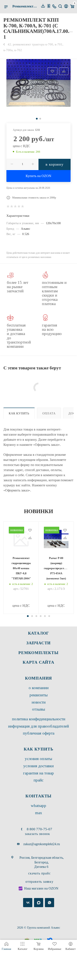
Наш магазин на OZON (41, 888)
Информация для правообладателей (38, 726)
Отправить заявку (39, 881)
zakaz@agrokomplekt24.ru (41, 844)
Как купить (19, 413)
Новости (39, 702)
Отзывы (38, 709)
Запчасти (38, 643)
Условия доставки (38, 766)
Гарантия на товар (38, 773)
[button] (28, 616)
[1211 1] (38, 83)
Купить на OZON (38, 176)
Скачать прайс (39, 873)
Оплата (49, 413)
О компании (39, 688)
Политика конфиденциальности (38, 719)
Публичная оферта (38, 733)
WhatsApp (38, 805)
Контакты (38, 796)
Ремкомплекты (38, 652)
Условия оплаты (38, 758)
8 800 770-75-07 (39, 829)
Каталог (38, 633)
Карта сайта (38, 662)
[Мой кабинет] (66, 6)
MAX (38, 813)
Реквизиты (39, 695)
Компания (38, 678)
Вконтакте (27, 902)
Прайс (38, 780)
